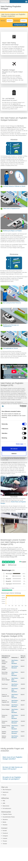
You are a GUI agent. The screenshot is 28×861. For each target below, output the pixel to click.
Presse (4, 794)
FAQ (4, 800)
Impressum (5, 792)
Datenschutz (6, 805)
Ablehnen (14, 453)
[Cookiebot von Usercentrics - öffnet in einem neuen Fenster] (20, 406)
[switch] (24, 428)
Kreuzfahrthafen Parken (9, 816)
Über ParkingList (7, 789)
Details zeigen (19, 444)
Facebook (5, 833)
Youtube (5, 843)
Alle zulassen (14, 448)
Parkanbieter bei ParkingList (6, 656)
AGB (4, 803)
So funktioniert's (7, 808)
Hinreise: (3, 20)
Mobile (4, 822)
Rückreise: (17, 20)
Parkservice (14, 657)
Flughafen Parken (7, 814)
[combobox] (10, 20)
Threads (5, 841)
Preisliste (5, 824)
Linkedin (5, 838)
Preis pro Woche (23, 656)
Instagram (5, 835)
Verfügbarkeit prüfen (20, 24)
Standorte (5, 819)
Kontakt (5, 830)
